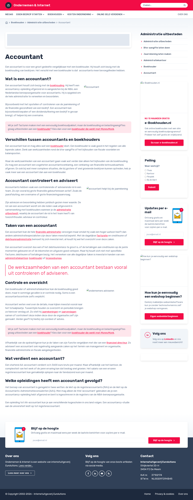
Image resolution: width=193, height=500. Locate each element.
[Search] (184, 5)
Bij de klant (152, 180)
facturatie (102, 235)
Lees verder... (26, 465)
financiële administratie (48, 232)
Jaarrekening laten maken (157, 54)
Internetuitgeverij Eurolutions (50, 494)
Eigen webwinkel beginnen (164, 316)
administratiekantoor (16, 258)
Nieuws (9, 14)
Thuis (149, 170)
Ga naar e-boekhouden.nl (164, 142)
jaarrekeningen (50, 311)
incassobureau (54, 258)
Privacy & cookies (164, 494)
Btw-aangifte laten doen (157, 47)
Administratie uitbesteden (41, 22)
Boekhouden (55, 14)
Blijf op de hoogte (162, 242)
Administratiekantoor (155, 60)
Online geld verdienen (109, 14)
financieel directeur (116, 342)
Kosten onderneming (79, 14)
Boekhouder (150, 66)
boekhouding (57, 85)
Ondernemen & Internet (32, 5)
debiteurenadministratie (18, 239)
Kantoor (150, 173)
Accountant (150, 73)
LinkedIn (169, 339)
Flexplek (150, 177)
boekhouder (43, 129)
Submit (152, 187)
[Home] (8, 22)
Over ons (183, 14)
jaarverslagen (69, 311)
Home (147, 494)
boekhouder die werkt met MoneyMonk (93, 129)
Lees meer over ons (18, 473)
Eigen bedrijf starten (29, 14)
